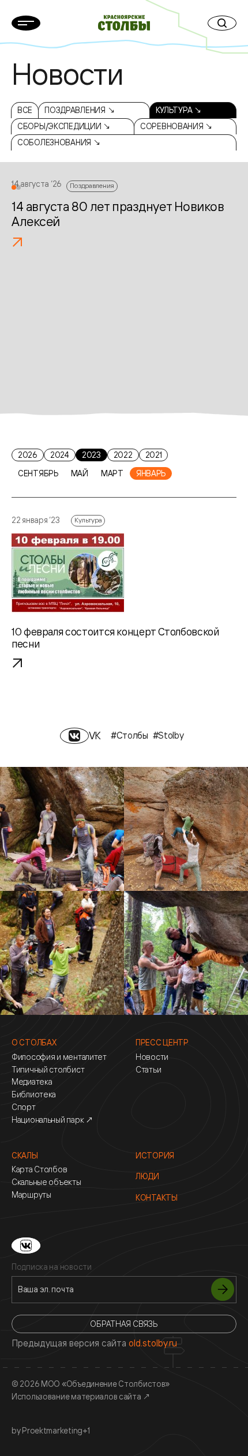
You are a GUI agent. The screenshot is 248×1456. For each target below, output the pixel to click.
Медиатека (32, 1081)
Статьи (148, 1069)
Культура (88, 520)
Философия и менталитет (59, 1057)
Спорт (24, 1107)
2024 (59, 455)
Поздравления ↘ (79, 110)
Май (79, 473)
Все (24, 110)
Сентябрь (38, 473)
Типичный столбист (48, 1069)
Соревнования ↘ (176, 126)
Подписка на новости (52, 1266)
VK (95, 735)
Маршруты (31, 1194)
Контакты (157, 1197)
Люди (147, 1176)
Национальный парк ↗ (52, 1119)
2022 (123, 455)
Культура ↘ (179, 110)
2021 (153, 455)
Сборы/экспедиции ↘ (64, 126)
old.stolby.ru (153, 1343)
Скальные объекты (46, 1182)
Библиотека (34, 1094)
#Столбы (129, 735)
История (155, 1155)
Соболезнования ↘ (59, 142)
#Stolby (168, 735)
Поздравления (92, 185)
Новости (152, 1057)
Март (112, 473)
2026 (27, 455)
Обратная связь (123, 1324)
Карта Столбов (39, 1169)
